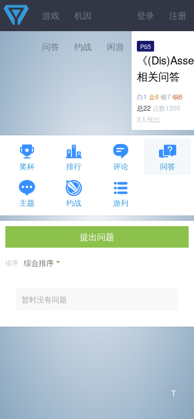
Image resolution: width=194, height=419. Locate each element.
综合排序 (39, 262)
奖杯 (26, 166)
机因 (83, 15)
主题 (26, 202)
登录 (145, 15)
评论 (120, 166)
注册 (177, 15)
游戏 (50, 15)
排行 (73, 166)
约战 (73, 202)
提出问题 (97, 236)
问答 (167, 166)
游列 (120, 202)
